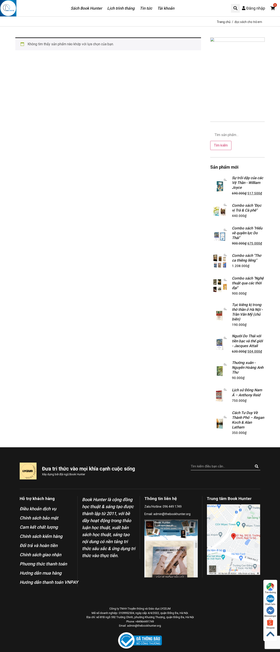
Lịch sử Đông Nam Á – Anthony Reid (247, 392)
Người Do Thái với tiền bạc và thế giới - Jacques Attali (247, 341)
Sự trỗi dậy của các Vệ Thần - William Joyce (247, 183)
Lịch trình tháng (121, 8)
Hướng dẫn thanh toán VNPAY (49, 582)
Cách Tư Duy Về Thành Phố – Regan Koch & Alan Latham (248, 420)
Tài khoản (165, 8)
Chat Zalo (270, 604)
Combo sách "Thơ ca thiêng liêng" (246, 257)
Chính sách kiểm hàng (41, 536)
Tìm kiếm (221, 145)
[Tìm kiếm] (256, 466)
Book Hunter (77, 474)
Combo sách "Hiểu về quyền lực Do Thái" (247, 233)
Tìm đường (270, 592)
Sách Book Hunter (86, 8)
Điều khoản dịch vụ (38, 508)
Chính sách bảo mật (39, 518)
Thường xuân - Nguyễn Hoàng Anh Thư (247, 367)
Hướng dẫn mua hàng (40, 573)
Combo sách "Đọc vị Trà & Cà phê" (246, 207)
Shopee (270, 628)
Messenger (270, 616)
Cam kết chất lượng (39, 527)
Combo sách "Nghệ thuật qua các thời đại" (248, 283)
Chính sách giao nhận (40, 554)
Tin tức (146, 8)
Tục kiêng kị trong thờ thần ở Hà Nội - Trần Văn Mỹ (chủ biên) (247, 311)
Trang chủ (224, 22)
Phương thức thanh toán (43, 563)
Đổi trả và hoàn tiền (39, 545)
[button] (235, 8)
